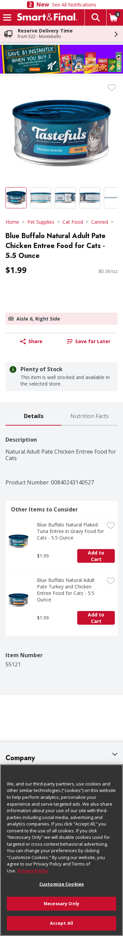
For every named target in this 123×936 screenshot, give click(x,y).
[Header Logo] (46, 17)
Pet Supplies (40, 222)
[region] (61, 850)
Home (12, 222)
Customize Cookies (61, 884)
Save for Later (92, 341)
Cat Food (73, 222)
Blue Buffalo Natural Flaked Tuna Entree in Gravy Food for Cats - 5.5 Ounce (70, 531)
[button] (95, 17)
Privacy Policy (33, 871)
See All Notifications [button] (74, 4)
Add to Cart (97, 555)
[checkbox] (112, 87)
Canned (99, 222)
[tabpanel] (61, 547)
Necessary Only (61, 903)
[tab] (33, 416)
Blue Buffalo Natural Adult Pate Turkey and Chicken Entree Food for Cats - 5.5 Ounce (66, 590)
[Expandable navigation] (7, 17)
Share (35, 341)
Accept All (61, 923)
